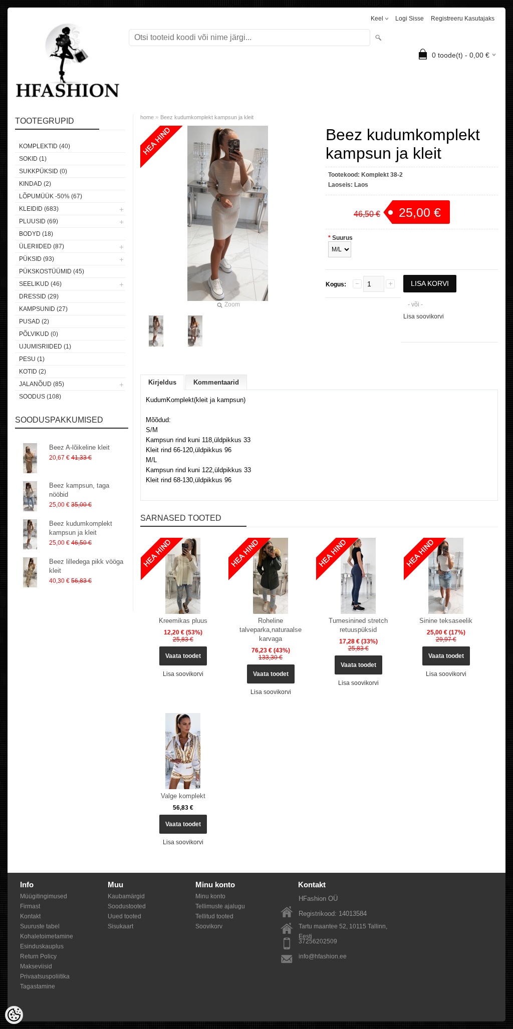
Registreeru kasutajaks (462, 18)
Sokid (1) (33, 158)
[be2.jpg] (195, 331)
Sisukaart (120, 926)
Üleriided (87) (41, 246)
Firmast (30, 906)
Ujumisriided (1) (45, 346)
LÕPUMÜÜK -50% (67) (50, 196)
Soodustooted (127, 906)
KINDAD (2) (35, 183)
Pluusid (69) (38, 221)
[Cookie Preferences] (14, 1015)
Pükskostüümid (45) (51, 271)
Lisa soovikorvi (423, 316)
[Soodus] (183, 576)
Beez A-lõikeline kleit (79, 447)
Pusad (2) (34, 321)
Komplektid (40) (44, 146)
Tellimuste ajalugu (220, 906)
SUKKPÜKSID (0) (43, 171)
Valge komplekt (183, 796)
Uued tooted (124, 916)
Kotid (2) (32, 371)
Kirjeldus (162, 382)
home (147, 117)
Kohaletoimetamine (46, 936)
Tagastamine (37, 986)
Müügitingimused (43, 896)
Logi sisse (409, 18)
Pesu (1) (32, 359)
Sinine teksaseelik (445, 620)
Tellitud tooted (214, 916)
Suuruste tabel (40, 926)
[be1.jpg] (156, 331)
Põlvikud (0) (38, 333)
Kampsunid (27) (43, 308)
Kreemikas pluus (183, 620)
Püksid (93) (36, 258)
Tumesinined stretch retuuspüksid (358, 625)
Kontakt (30, 916)
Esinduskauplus (42, 946)
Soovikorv (208, 926)
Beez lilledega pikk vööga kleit (86, 566)
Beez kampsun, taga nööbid (79, 490)
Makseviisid (36, 966)
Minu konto (210, 896)
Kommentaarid (216, 382)
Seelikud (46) (40, 283)
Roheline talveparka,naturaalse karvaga (270, 629)
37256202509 (318, 941)
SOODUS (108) (40, 396)
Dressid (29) (39, 296)
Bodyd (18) (36, 233)
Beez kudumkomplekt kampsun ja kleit (80, 528)
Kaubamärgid (126, 896)
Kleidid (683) (39, 208)
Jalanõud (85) (41, 384)
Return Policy (38, 956)
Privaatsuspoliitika (45, 976)
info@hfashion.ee (323, 956)
